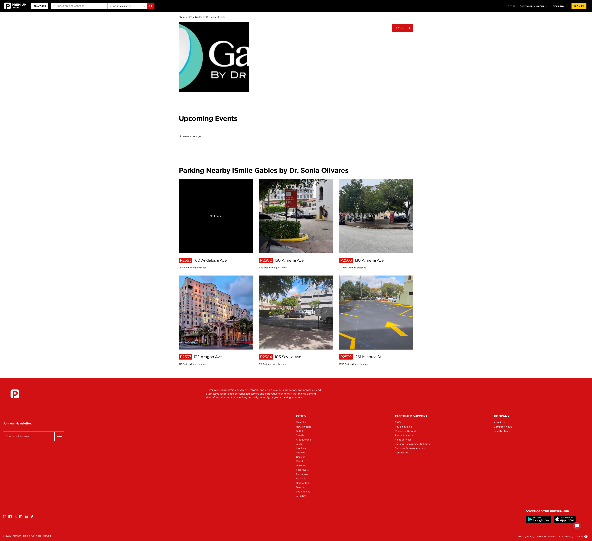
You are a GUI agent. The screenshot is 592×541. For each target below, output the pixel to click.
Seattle (300, 435)
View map (399, 28)
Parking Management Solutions (409, 444)
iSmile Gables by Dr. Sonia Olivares (206, 17)
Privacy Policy (526, 536)
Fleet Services (403, 439)
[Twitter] (15, 516)
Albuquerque (303, 439)
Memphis (301, 422)
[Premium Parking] (14, 393)
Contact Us (401, 452)
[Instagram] (4, 516)
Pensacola (302, 474)
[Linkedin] (20, 516)
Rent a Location (404, 435)
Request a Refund (405, 431)
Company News (503, 426)
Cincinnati (301, 448)
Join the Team (502, 431)
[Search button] (150, 6)
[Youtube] (26, 516)
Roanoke (301, 478)
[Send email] (59, 436)
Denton (300, 487)
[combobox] (79, 6)
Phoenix (300, 452)
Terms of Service (546, 536)
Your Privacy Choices (571, 536)
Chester (300, 457)
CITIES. (512, 6)
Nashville (301, 465)
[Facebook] (10, 516)
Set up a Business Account (409, 448)
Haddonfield (303, 483)
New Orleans (303, 426)
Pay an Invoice (403, 426)
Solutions (40, 6)
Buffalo (300, 431)
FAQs (398, 422)
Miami (182, 17)
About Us (499, 422)
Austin (299, 444)
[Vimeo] (31, 516)
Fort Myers (302, 470)
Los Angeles (303, 491)
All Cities (301, 496)
